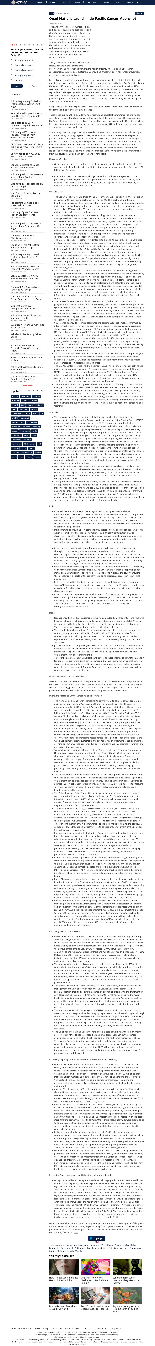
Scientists (15, 448)
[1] (93, 1339)
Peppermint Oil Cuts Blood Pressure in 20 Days (25, 204)
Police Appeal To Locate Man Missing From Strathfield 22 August (26, 226)
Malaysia (95, 1245)
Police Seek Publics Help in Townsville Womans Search (25, 268)
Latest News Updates (21, 1328)
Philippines (80, 1248)
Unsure (18, 80)
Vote (16, 86)
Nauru (118, 1245)
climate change (27, 453)
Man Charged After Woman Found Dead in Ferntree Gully (26, 298)
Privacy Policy (41, 1328)
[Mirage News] (20, 2)
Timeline (129, 2)
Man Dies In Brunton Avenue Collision (26, 194)
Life (117, 2)
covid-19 (15, 418)
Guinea (103, 1248)
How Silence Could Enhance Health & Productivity (63, 1279)
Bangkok (117, 1248)
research (15, 405)
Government (67, 1248)
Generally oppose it (24, 70)
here (76, 1232)
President (15, 453)
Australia (59, 1245)
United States (129, 1245)
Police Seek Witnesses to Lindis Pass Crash (27, 368)
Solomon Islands (66, 1251)
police (25, 401)
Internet (29, 457)
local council (25, 418)
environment (24, 409)
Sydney (31, 448)
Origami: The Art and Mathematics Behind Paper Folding (95, 1280)
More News (27, 385)
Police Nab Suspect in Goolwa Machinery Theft (26, 317)
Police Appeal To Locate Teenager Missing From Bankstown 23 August (23, 135)
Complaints (115, 1328)
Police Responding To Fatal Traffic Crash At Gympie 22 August (25, 257)
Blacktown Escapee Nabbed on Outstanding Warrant (27, 185)
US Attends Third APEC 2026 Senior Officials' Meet (25, 155)
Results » (35, 86)
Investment (16, 427)
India (68, 1245)
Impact (14, 457)
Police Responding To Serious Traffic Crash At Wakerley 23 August (26, 104)
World (52, 2)
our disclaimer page (79, 1344)
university (36, 396)
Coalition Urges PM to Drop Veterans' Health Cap (25, 246)
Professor (39, 405)
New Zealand (16, 444)
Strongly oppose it (24, 75)
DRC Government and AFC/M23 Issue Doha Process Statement (27, 145)
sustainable (27, 440)
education (26, 427)
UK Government (29, 444)
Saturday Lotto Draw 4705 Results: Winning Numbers (24, 277)
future (24, 448)
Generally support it (24, 65)
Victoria (30, 405)
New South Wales (18, 422)
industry (15, 431)
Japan (86, 1245)
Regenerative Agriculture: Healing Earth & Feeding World (126, 1309)
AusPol (35, 431)
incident (37, 457)
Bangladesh (93, 1248)
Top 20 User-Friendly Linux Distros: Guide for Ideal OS (95, 1307)
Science (106, 2)
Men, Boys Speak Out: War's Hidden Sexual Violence (25, 213)
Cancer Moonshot (61, 121)
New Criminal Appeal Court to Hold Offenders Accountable (26, 114)
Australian (33, 401)
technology (36, 427)
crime (34, 435)
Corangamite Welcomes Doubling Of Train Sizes (23, 378)
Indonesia (77, 1245)
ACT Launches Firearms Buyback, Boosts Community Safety (26, 348)
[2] (95, 1339)
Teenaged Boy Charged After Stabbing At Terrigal (26, 288)
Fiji (110, 1248)
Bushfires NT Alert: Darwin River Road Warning (27, 326)
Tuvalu (78, 1251)
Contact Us (88, 1328)
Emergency (16, 440)
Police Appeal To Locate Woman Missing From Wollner (27, 175)
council (35, 414)
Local (64, 2)
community (16, 401)
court (21, 457)
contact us (139, 1342)
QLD (39, 444)
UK (42, 414)
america (38, 453)
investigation (25, 431)
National (40, 2)
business (27, 414)
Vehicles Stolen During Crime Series (26, 335)
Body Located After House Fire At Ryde (27, 359)
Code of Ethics (72, 1328)
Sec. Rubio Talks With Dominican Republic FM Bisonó (27, 124)
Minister (34, 409)
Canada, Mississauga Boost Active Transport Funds (25, 166)
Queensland (16, 414)
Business (76, 2)
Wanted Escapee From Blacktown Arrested (22, 237)
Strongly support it (24, 60)
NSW (23, 405)
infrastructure (32, 422)
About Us (101, 1328)
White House (107, 1245)
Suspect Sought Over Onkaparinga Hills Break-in (25, 307)
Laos (126, 1248)
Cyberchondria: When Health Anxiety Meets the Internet (126, 1280)
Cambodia (54, 1248)
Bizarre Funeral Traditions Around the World (63, 1307)
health (14, 409)
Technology (91, 2)
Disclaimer (57, 1328)
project (26, 435)
